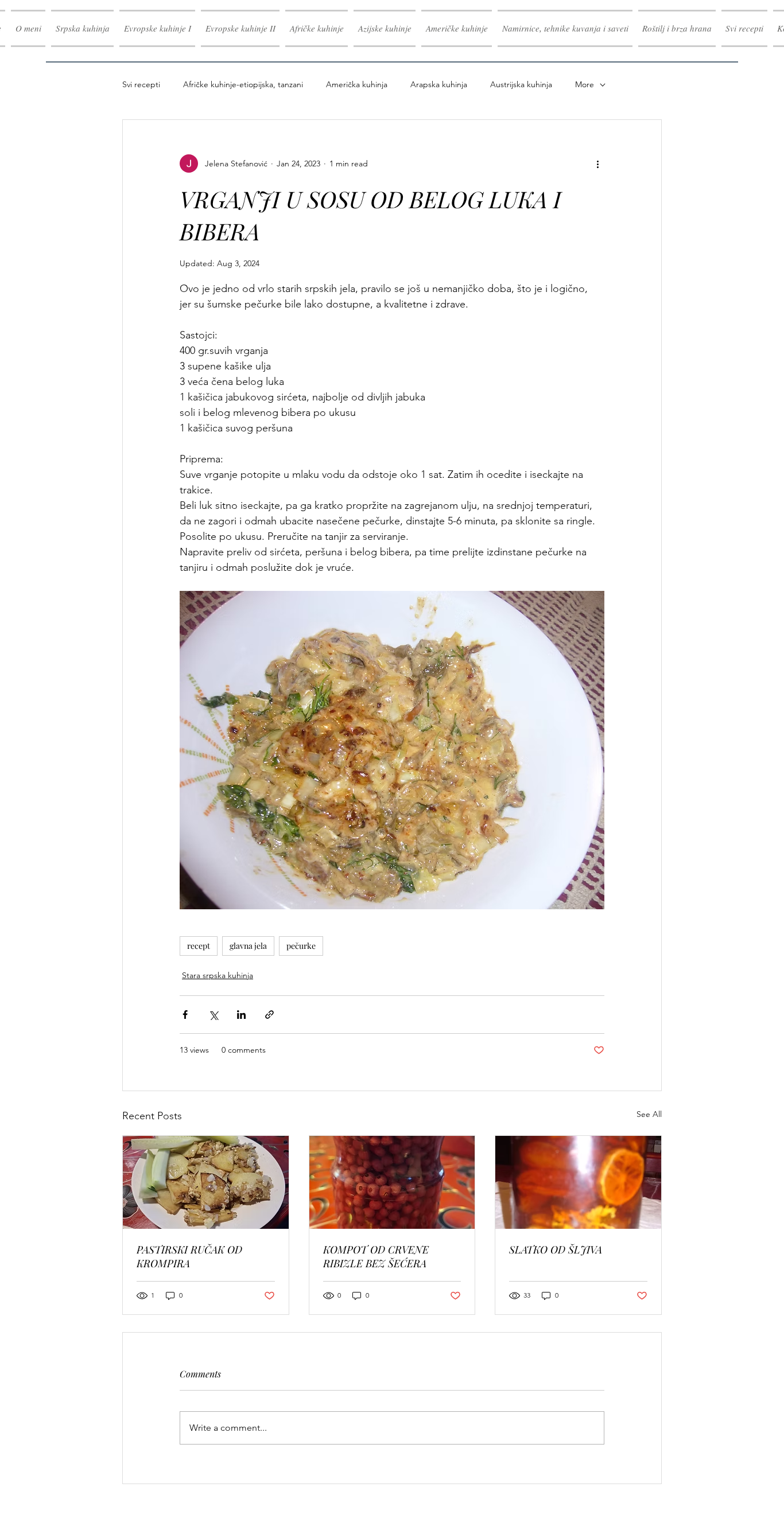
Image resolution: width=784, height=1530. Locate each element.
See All (649, 1114)
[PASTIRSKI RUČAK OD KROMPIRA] (206, 1182)
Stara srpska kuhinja (217, 975)
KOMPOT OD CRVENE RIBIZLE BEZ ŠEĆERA (376, 1256)
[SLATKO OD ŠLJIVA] (578, 1182)
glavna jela (248, 945)
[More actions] (597, 163)
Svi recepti (141, 84)
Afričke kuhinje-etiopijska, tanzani (243, 84)
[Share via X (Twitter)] (213, 1014)
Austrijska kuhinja (521, 84)
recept (198, 945)
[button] (157, 28)
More (584, 84)
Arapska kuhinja (438, 84)
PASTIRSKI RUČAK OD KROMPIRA (189, 1256)
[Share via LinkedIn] (241, 1014)
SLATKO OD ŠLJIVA (555, 1249)
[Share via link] (269, 1014)
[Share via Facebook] (185, 1014)
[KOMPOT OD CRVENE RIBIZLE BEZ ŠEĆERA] (392, 1182)
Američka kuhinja (356, 84)
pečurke (301, 945)
